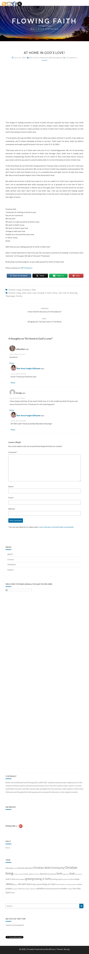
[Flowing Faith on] (14, 829)
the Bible (69, 889)
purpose (15, 889)
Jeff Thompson (26, 268)
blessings (9, 868)
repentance (33, 889)
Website (11, 509)
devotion (43, 874)
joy (14, 884)
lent (17, 884)
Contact (10, 559)
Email (11, 497)
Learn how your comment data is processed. (56, 527)
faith (24, 293)
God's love (31, 293)
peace (80, 884)
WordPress (50, 949)
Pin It (8, 848)
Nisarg (67, 949)
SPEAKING (11, 564)
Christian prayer (18, 874)
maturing (73, 293)
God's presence (20, 879)
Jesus (9, 884)
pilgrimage (10, 296)
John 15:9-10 (63, 293)
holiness (72, 879)
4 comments (71, 58)
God (72, 873)
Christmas (36, 874)
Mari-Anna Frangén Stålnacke (28, 368)
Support (10, 570)
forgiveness (66, 874)
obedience (74, 884)
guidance (66, 879)
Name (11, 486)
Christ (15, 868)
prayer (9, 888)
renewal (27, 889)
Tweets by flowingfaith (15, 925)
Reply (12, 363)
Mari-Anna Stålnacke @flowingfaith (46, 58)
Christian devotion (25, 868)
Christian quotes (28, 874)
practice (19, 296)
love (56, 884)
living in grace (36, 884)
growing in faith (29, 290)
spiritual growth (51, 888)
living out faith (48, 884)
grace (28, 879)
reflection (21, 889)
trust (13, 892)
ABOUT (10, 554)
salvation (40, 888)
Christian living (14, 290)
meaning (68, 884)
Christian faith (41, 868)
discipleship (52, 874)
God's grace (78, 874)
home (54, 293)
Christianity (57, 868)
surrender (63, 888)
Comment (13, 452)
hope (77, 879)
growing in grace (57, 879)
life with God (24, 884)
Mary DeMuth (62, 884)
